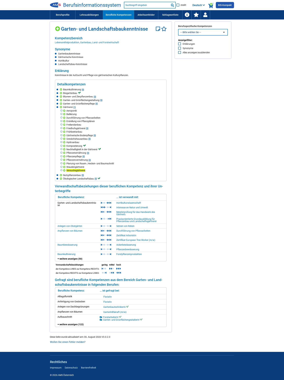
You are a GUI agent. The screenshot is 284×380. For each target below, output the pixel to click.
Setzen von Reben (125, 226)
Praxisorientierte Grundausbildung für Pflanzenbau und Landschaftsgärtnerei (136, 220)
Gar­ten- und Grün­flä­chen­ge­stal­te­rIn (121, 319)
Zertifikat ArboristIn (126, 235)
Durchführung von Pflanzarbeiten (133, 230)
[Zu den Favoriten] (196, 14)
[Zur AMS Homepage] (56, 5)
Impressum (55, 367)
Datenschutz (71, 367)
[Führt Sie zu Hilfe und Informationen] (186, 14)
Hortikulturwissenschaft (128, 203)
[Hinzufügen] (58, 27)
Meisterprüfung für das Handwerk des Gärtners (135, 213)
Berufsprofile (63, 14)
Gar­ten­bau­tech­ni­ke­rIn (114, 307)
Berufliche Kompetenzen (118, 14)
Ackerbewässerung (126, 244)
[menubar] (142, 14)
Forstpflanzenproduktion (129, 254)
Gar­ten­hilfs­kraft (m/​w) (115, 312)
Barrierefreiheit (88, 367)
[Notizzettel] (158, 29)
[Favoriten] (164, 29)
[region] (111, 40)
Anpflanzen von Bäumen (70, 230)
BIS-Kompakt (225, 5)
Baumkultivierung (66, 254)
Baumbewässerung (67, 244)
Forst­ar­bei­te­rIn (110, 317)
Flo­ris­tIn (107, 297)
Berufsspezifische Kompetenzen (195, 26)
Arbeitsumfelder (146, 14)
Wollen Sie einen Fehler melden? (67, 342)
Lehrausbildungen (89, 14)
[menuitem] (62, 14)
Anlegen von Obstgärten (70, 226)
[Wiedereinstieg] (205, 14)
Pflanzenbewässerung (127, 249)
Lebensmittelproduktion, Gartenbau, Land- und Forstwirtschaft (87, 42)
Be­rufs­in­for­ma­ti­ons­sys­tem (92, 5)
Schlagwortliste (170, 14)
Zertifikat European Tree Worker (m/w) (135, 240)
